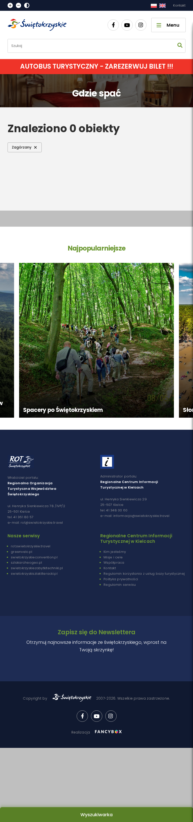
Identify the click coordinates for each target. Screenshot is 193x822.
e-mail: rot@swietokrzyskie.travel (35, 522)
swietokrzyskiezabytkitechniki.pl (37, 568)
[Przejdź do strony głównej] (39, 24)
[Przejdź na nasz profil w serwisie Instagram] (141, 25)
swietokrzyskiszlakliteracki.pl (34, 573)
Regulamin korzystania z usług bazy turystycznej (144, 573)
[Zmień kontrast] (26, 5)
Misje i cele (113, 557)
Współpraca (114, 562)
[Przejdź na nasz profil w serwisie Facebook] (113, 25)
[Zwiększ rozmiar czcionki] (10, 5)
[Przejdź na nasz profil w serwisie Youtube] (127, 25)
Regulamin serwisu (120, 584)
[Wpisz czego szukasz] (180, 46)
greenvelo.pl (21, 551)
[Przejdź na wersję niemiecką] (162, 6)
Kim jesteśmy (115, 551)
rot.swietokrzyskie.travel (31, 546)
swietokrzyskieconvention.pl (34, 557)
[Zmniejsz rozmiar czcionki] (18, 5)
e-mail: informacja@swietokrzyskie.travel (134, 515)
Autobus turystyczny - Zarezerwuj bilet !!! (96, 66)
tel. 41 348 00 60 (113, 510)
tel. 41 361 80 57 (20, 517)
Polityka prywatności (121, 579)
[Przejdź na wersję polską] (154, 6)
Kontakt (179, 5)
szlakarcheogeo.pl (26, 562)
